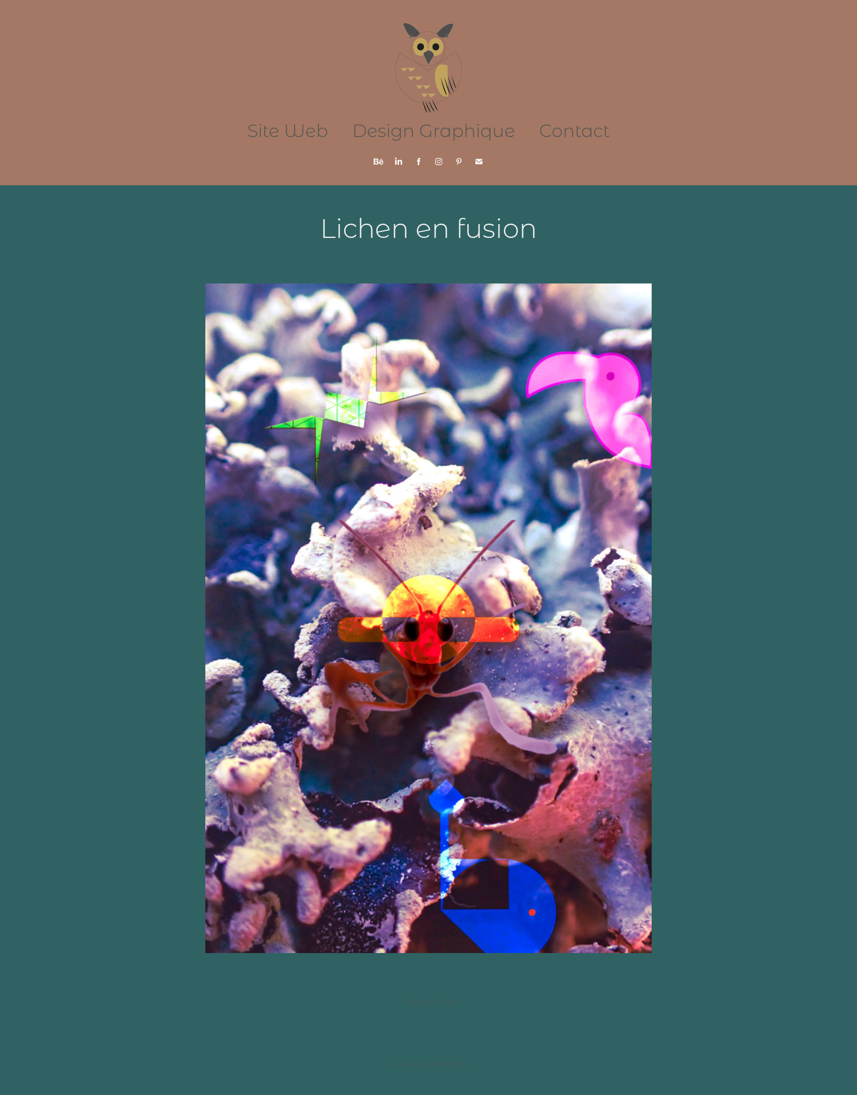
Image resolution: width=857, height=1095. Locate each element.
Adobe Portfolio (446, 1064)
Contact (574, 130)
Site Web (287, 130)
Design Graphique (433, 130)
